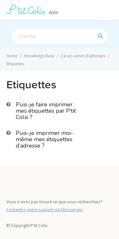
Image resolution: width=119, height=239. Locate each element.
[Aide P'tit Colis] (27, 12)
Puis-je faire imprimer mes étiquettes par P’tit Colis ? (46, 111)
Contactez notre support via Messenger (44, 209)
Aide (53, 12)
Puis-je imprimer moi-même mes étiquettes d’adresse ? (44, 139)
